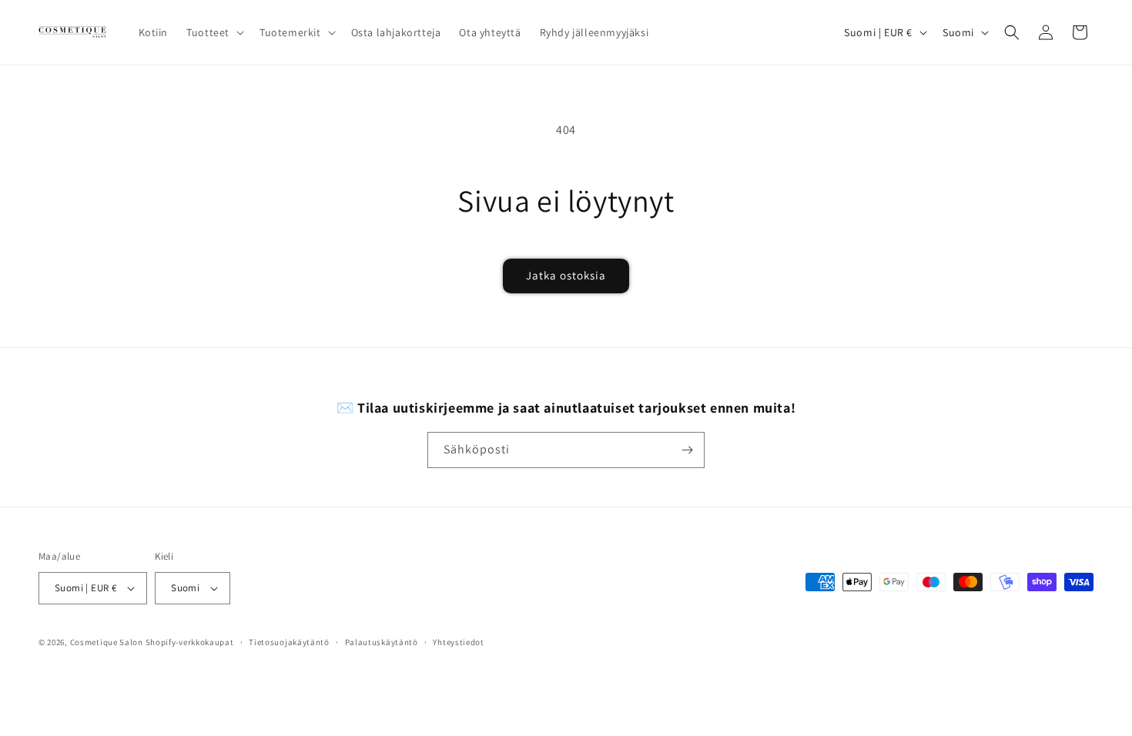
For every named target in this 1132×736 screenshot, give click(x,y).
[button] (213, 32)
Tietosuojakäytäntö (289, 642)
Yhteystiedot (458, 642)
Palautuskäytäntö (381, 642)
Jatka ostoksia (566, 275)
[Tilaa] (687, 450)
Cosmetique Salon (106, 642)
